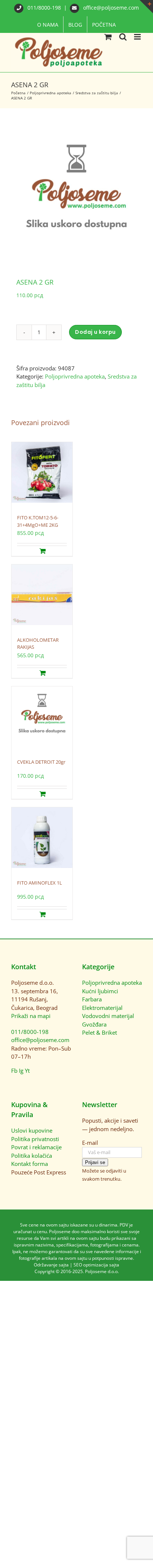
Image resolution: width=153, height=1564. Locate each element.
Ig (21, 1070)
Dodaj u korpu (95, 332)
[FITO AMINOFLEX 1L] (42, 839)
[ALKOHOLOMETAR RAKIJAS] (42, 596)
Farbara (92, 999)
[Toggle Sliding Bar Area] (146, 6)
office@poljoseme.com (110, 7)
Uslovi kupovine (31, 1130)
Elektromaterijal (102, 1007)
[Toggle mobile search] (123, 37)
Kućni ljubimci (100, 991)
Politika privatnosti (35, 1139)
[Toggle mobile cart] (108, 37)
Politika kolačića (31, 1155)
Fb (14, 1070)
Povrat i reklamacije (36, 1147)
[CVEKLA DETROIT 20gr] (42, 718)
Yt (27, 1070)
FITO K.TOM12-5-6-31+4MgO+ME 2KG (37, 521)
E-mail (90, 1142)
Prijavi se (95, 1162)
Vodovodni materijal (108, 1016)
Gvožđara (94, 1024)
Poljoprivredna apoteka (75, 376)
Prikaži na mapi (31, 1016)
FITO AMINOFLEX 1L (39, 882)
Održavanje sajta (51, 1265)
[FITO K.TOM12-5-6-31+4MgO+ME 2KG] (42, 474)
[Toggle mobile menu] (138, 37)
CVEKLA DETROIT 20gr (41, 762)
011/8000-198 (44, 7)
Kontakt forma (29, 1163)
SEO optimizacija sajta (96, 1265)
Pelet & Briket (99, 1032)
